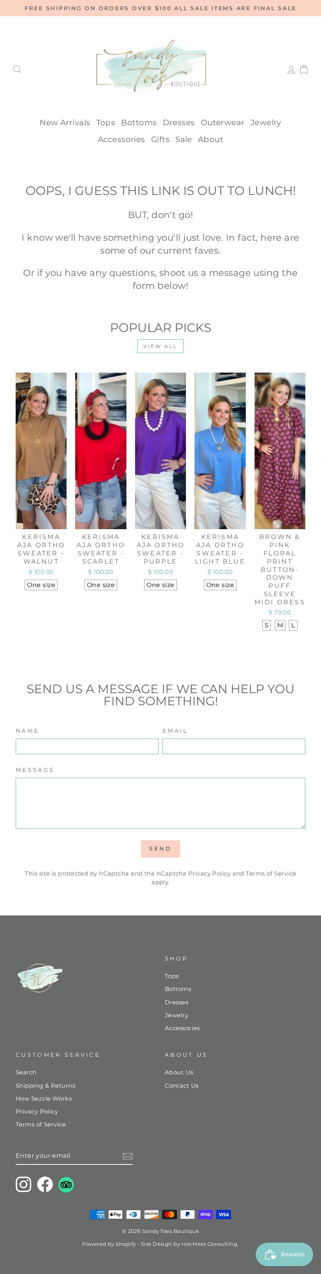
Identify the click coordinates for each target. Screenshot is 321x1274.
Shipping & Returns (45, 1085)
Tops (105, 122)
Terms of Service (271, 873)
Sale (183, 139)
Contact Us (182, 1085)
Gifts (160, 139)
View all (160, 346)
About (210, 139)
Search (26, 1072)
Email (175, 730)
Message (35, 769)
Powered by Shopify (109, 1244)
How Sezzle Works (44, 1098)
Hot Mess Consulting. (210, 1244)
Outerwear (223, 122)
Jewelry (266, 122)
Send (160, 848)
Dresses (179, 122)
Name (27, 730)
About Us (179, 1072)
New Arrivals (65, 122)
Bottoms (139, 122)
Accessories (121, 139)
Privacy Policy (209, 873)
